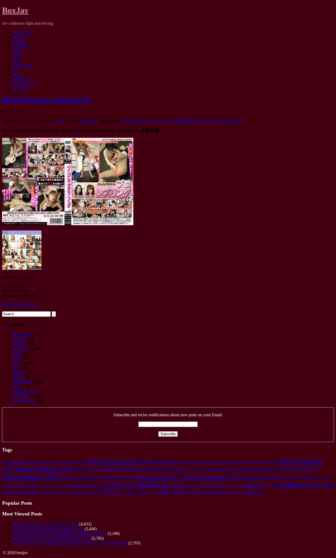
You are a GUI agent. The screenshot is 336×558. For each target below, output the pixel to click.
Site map (20, 89)
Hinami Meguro (46, 468)
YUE (124, 484)
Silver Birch (23, 65)
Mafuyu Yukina (167, 469)
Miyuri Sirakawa (135, 121)
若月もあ (206, 492)
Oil (15, 70)
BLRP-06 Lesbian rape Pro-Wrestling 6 (45, 524)
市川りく (235, 486)
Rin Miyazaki (291, 478)
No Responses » (231, 121)
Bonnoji (19, 37)
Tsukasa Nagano (88, 485)
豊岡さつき (231, 492)
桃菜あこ (38, 492)
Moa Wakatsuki (298, 469)
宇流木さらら (189, 485)
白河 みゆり (206, 121)
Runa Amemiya (317, 478)
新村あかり (263, 485)
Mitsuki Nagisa (259, 469)
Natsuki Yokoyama (84, 477)
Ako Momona (162, 462)
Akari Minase (73, 462)
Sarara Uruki (19, 485)
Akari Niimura (115, 461)
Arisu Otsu (232, 462)
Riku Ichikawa (259, 477)
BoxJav (15, 10)
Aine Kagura (47, 462)
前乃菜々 (155, 485)
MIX (17, 60)
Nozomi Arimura (211, 477)
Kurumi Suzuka (126, 469)
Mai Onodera (199, 470)
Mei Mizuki (226, 469)
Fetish (18, 51)
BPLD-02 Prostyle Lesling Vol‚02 (46, 100)
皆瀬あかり (147, 492)
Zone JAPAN (24, 84)
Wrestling (20, 79)
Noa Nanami (121, 478)
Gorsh (60, 121)
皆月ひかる (118, 492)
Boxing (19, 41)
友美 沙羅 (184, 121)
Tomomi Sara (162, 121)
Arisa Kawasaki (201, 462)
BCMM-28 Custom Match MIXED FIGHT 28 (52, 538)
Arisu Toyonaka (261, 462)
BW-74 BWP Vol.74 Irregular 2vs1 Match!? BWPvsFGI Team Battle (70, 543)
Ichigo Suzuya (90, 469)
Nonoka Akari (159, 477)
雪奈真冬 (254, 492)
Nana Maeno (31, 476)
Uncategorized (25, 391)
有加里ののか (302, 485)
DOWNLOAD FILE (20, 304)
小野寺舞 (216, 486)
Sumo (17, 74)
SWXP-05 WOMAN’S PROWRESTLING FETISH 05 (60, 533)
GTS (17, 56)
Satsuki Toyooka (52, 486)
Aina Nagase (19, 462)
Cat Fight (20, 46)
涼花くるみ (62, 492)
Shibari (18, 377)
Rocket (18, 372)
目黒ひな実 (175, 492)
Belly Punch (23, 32)
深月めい (88, 492)
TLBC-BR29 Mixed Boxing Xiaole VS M (48, 529)
